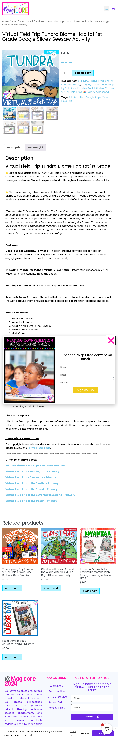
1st (70, 97)
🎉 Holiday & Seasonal (96, 92)
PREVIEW (67, 62)
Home (5, 21)
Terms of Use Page (39, 448)
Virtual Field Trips (71, 92)
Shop (14, 21)
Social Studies (79, 88)
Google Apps (93, 97)
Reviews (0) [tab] (35, 147)
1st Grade (83, 81)
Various (39, 21)
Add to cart (83, 72)
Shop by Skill (26, 21)
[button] (106, 8)
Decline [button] (85, 733)
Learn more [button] (73, 733)
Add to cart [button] (12, 588)
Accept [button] (102, 733)
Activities (78, 97)
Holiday (76, 84)
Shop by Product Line (94, 84)
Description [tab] (14, 147)
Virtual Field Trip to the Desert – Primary (31, 489)
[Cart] (113, 8)
